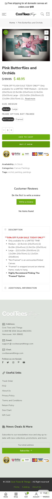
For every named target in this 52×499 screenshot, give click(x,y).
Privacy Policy (8, 395)
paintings (27, 172)
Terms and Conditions (12, 400)
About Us (6, 390)
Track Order (7, 381)
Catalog (26, 487)
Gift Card (6, 415)
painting (18, 172)
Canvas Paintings (22, 168)
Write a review (26, 201)
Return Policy (8, 405)
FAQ (4, 385)
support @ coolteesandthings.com (17, 343)
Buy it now (26, 144)
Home (12, 22)
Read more (30, 98)
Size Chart (6, 410)
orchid (11, 172)
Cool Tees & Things (21, 481)
